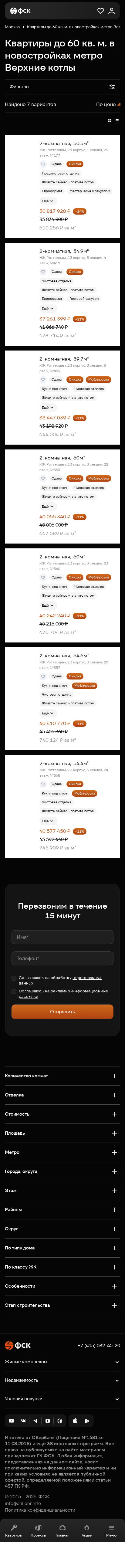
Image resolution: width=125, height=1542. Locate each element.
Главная (62, 1535)
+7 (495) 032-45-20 (99, 1345)
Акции (87, 1535)
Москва (12, 26)
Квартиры (13, 1535)
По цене (106, 104)
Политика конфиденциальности (40, 1510)
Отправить (62, 1011)
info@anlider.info (23, 1503)
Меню (111, 1535)
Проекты (38, 1535)
